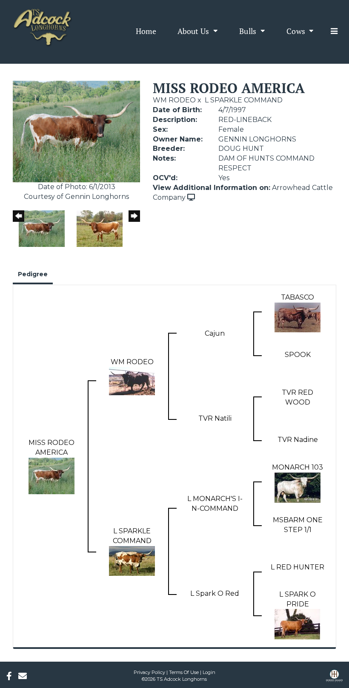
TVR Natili (215, 418)
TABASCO (297, 297)
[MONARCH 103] (297, 487)
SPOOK (298, 355)
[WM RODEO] (132, 381)
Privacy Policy (149, 672)
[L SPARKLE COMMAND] (132, 560)
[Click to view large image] (76, 131)
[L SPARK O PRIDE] (297, 624)
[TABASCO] (297, 317)
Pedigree (33, 274)
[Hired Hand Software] (334, 678)
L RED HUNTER (297, 567)
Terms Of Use (184, 672)
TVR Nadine (297, 440)
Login (209, 672)
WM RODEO (174, 100)
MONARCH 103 (297, 467)
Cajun (215, 333)
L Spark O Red (214, 593)
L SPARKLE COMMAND (244, 100)
